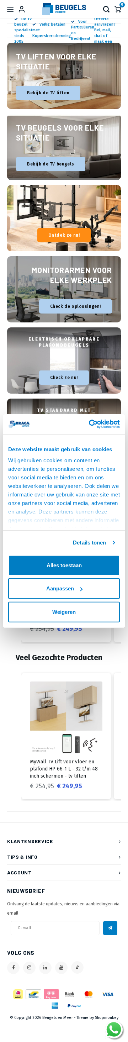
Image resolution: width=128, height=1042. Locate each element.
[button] (14, 736)
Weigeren (64, 612)
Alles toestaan (64, 565)
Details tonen (89, 543)
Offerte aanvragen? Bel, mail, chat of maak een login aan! (105, 33)
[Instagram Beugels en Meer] (29, 968)
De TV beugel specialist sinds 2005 (23, 30)
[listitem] (66, 736)
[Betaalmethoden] (17, 993)
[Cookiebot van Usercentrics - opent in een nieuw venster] (90, 424)
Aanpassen (60, 588)
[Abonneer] (110, 928)
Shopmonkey (106, 1017)
